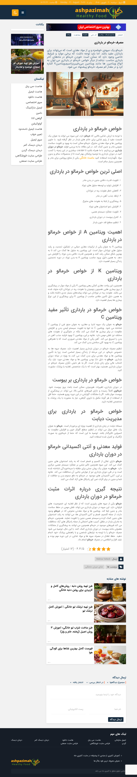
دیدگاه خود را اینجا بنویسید (108, 694)
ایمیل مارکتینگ (34, 108)
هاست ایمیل (35, 92)
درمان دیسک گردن (32, 150)
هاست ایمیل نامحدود (30, 129)
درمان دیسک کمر (33, 145)
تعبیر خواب (36, 134)
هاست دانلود (35, 97)
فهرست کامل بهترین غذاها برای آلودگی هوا (71, 650)
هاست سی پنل (33, 86)
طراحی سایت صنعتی (30, 161)
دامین (39, 113)
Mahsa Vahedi (103, 559)
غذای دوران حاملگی (94, 567)
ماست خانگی (87, 158)
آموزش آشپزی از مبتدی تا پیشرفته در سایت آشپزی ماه (97, 755)
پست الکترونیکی (75, 709)
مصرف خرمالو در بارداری (108, 42)
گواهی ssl (36, 118)
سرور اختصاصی (34, 102)
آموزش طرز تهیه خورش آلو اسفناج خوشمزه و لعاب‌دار (26, 65)
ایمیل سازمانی (120, 740)
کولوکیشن (36, 124)
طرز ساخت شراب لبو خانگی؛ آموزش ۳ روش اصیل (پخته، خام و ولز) (72, 630)
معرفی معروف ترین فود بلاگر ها (107, 760)
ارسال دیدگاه (116, 719)
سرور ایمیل (36, 140)
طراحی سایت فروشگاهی (28, 156)
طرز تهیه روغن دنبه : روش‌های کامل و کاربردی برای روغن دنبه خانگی (72, 588)
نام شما (117, 709)
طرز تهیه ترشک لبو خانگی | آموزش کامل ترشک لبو (70, 609)
